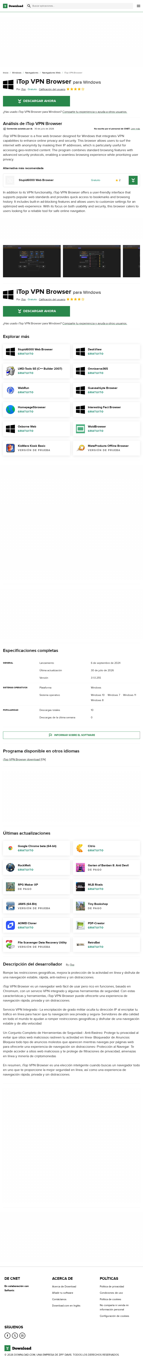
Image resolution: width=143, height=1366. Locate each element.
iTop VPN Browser (58, 82)
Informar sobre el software (74, 735)
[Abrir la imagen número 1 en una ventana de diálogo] (92, 261)
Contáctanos (59, 1299)
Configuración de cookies (114, 1316)
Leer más (135, 128)
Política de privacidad (112, 1286)
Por (21, 89)
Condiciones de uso (111, 1293)
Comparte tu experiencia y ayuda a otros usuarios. (94, 112)
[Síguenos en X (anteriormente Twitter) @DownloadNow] (15, 1336)
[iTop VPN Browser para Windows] (8, 84)
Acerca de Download (64, 1286)
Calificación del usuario (52, 89)
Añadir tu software (62, 1293)
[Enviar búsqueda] (29, 6)
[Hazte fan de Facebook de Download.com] (7, 1336)
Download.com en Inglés (66, 1305)
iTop (72, 964)
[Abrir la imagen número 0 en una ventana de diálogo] (32, 261)
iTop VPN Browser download (21, 759)
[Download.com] (13, 6)
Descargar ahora (39, 101)
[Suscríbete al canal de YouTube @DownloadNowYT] (22, 1336)
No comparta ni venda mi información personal (114, 1307)
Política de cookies (110, 1299)
